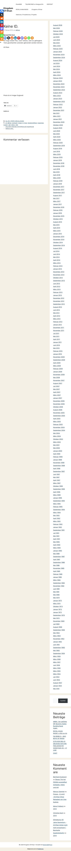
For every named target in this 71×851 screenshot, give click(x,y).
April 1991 (56, 539)
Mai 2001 (56, 445)
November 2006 (59, 404)
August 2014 (57, 248)
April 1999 (56, 454)
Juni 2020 (56, 131)
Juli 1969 (56, 624)
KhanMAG (19, 4)
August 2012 (57, 307)
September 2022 (59, 101)
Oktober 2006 (58, 407)
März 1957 (56, 662)
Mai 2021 (56, 113)
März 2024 (57, 75)
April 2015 (56, 228)
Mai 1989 (56, 553)
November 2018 (58, 166)
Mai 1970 (56, 618)
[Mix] (25, 37)
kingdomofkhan (32, 123)
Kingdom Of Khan (8, 9)
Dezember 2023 (58, 84)
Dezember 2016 (58, 207)
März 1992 (57, 521)
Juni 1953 (56, 680)
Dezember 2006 (59, 401)
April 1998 (56, 468)
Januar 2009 (57, 371)
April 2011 (56, 339)
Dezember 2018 (58, 163)
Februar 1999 (58, 457)
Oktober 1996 (58, 486)
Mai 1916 (56, 689)
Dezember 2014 (58, 236)
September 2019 (59, 145)
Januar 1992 (57, 527)
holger (20, 123)
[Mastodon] (22, 37)
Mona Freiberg (58, 806)
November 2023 (59, 87)
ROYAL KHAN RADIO (22, 9)
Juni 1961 (56, 645)
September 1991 (59, 530)
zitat (16, 125)
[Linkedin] (15, 37)
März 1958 (56, 659)
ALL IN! (7, 121)
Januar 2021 (57, 119)
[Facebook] (5, 37)
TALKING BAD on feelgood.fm (34, 4)
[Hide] (0, 42)
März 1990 (57, 548)
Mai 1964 (56, 633)
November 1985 (58, 568)
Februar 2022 (58, 104)
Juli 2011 (56, 333)
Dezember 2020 (58, 122)
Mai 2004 (56, 433)
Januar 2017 (57, 204)
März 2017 (56, 201)
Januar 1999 (57, 460)
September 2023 (59, 90)
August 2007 (57, 383)
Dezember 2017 (58, 187)
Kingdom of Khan (37, 9)
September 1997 (59, 471)
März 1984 (57, 580)
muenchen (41, 123)
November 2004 (59, 427)
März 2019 (57, 154)
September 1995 (59, 501)
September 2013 (59, 280)
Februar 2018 (57, 181)
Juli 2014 (56, 251)
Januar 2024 (57, 81)
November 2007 (59, 380)
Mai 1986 (56, 565)
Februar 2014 (57, 266)
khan (25, 123)
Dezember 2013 (58, 272)
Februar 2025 (58, 49)
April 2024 (56, 72)
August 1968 (57, 627)
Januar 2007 (57, 398)
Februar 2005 (58, 424)
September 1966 (59, 630)
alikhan (9, 123)
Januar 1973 (57, 609)
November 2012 (58, 301)
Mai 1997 (56, 477)
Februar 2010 (57, 351)
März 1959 (57, 656)
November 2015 (58, 216)
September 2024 (59, 57)
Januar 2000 (57, 451)
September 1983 (59, 583)
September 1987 (59, 556)
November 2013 (58, 275)
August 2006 (57, 410)
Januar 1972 (57, 612)
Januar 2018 (57, 184)
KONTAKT (50, 4)
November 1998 (58, 462)
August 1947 (57, 683)
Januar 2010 (57, 354)
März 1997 (57, 483)
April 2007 (56, 392)
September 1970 (59, 615)
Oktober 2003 (58, 439)
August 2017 (57, 195)
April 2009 (56, 363)
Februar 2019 (57, 157)
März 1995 (57, 504)
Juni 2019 (56, 151)
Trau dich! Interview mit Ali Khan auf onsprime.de (19, 126)
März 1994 (57, 512)
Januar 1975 (57, 600)
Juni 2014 (56, 254)
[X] (8, 37)
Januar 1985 (57, 577)
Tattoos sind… (9, 128)
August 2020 (57, 128)
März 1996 (57, 495)
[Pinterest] (18, 37)
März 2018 (56, 178)
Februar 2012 (57, 322)
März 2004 (57, 436)
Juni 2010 (56, 345)
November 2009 (59, 357)
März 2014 (57, 263)
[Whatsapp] (28, 37)
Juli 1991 (56, 533)
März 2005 (57, 421)
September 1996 (59, 489)
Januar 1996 (57, 498)
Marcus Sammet (59, 791)
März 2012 (56, 319)
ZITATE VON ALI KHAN (17, 121)
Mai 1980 (56, 595)
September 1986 (59, 562)
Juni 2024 (56, 66)
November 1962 (58, 639)
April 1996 (56, 492)
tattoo (13, 125)
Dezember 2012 (58, 298)
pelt (9, 125)
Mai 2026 (56, 28)
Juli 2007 (56, 386)
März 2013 (57, 289)
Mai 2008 (56, 377)
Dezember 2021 (58, 110)
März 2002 (57, 442)
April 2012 (56, 316)
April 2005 (56, 418)
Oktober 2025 (58, 34)
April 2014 (56, 260)
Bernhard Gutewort (60, 777)
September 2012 (59, 304)
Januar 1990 (57, 551)
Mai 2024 (56, 69)
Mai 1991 (56, 536)
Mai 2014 (56, 257)
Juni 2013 (56, 283)
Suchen (63, 701)
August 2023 (57, 93)
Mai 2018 (56, 172)
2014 (55, 809)
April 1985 (56, 571)
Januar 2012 (57, 325)
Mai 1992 (56, 515)
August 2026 (57, 25)
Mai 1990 (56, 542)
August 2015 (57, 222)
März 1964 (57, 636)
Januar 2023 (57, 98)
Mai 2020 (56, 134)
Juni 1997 (56, 474)
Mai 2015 (56, 225)
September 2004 (59, 430)
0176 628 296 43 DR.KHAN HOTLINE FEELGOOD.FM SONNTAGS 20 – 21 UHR (60, 746)
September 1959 (59, 653)
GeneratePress (47, 845)
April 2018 (56, 175)
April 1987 (56, 559)
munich (5, 125)
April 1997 (56, 480)
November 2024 (59, 54)
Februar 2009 (58, 369)
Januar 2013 (57, 295)
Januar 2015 (57, 234)
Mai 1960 (56, 650)
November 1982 (58, 586)
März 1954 (57, 674)
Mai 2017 (56, 198)
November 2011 (58, 330)
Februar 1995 (57, 507)
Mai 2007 (56, 389)
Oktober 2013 (58, 278)
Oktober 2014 (58, 242)
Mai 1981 (56, 592)
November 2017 (58, 189)
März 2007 (57, 395)
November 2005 (59, 413)
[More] (32, 37)
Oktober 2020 (58, 125)
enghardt (14, 123)
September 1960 (59, 647)
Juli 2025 (56, 37)
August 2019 (57, 148)
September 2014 (59, 245)
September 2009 (59, 360)
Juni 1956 (56, 665)
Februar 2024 (58, 78)
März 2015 (56, 231)
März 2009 (57, 366)
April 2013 (56, 286)
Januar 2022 (57, 107)
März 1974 (56, 603)
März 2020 (57, 140)
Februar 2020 (58, 143)
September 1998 (59, 465)
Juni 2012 (56, 310)
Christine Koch (58, 813)
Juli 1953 (56, 677)
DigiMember (41, 849)
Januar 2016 (57, 213)
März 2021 (56, 116)
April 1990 (56, 545)
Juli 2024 (56, 63)
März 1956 (57, 668)
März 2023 (57, 96)
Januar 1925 (57, 686)
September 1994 (59, 509)
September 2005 (59, 416)
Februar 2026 (58, 31)
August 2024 (57, 60)
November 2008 (59, 374)
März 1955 (56, 671)
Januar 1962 (57, 642)
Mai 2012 (56, 313)
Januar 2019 (57, 160)
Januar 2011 (57, 342)
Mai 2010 (56, 348)
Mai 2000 (56, 448)
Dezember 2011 (58, 327)
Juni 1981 (56, 589)
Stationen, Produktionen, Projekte (26, 14)
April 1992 (56, 518)
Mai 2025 (56, 43)
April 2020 (56, 137)
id (22, 123)
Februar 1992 (57, 524)
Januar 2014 (57, 269)
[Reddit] (11, 37)
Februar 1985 (57, 574)
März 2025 (57, 46)
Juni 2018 (56, 169)
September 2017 (59, 192)
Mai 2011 (56, 336)
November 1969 (58, 621)
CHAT (55, 753)
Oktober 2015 (58, 219)
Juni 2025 (56, 40)
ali (6, 123)
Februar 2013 (57, 292)
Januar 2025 (57, 51)
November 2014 (58, 239)
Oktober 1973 (58, 606)
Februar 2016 (57, 210)
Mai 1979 (56, 598)
